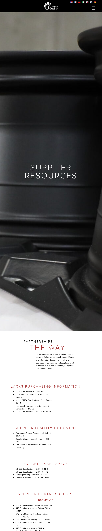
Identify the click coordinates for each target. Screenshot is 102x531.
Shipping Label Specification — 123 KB (31, 474)
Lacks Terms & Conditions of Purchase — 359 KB (33, 396)
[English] (71, 2)
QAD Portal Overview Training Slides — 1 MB (34, 505)
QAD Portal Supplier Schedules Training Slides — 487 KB (32, 515)
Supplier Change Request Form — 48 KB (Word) (33, 440)
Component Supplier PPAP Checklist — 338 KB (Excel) (33, 446)
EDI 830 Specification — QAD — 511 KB (32, 469)
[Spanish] (95, 2)
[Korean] (91, 2)
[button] (94, 8)
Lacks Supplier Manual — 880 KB (29, 391)
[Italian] (83, 2)
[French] (75, 2)
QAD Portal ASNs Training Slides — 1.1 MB (33, 519)
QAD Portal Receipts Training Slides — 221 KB (33, 524)
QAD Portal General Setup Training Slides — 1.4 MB (34, 510)
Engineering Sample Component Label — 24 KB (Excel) (34, 434)
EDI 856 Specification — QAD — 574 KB (32, 471)
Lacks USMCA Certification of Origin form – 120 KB (34, 402)
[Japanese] (87, 2)
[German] (79, 2)
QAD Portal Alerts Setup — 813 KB (30, 528)
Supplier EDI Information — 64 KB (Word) (32, 477)
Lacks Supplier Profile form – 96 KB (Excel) (33, 411)
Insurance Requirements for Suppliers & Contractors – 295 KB (32, 407)
